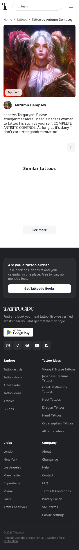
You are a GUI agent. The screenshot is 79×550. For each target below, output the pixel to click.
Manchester (12, 475)
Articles (9, 401)
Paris (7, 499)
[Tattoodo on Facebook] (46, 345)
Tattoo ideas (12, 393)
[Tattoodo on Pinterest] (27, 345)
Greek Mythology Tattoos (54, 389)
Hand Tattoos (51, 415)
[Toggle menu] (71, 6)
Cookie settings (53, 515)
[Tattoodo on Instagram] (8, 345)
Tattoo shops (13, 377)
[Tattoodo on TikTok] (17, 345)
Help (45, 467)
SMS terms (50, 507)
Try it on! (13, 92)
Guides (9, 409)
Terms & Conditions (56, 491)
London (9, 451)
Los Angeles (12, 467)
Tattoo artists (13, 369)
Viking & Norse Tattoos (58, 369)
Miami (8, 491)
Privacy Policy (52, 499)
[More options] (68, 33)
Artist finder (12, 385)
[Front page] (5, 6)
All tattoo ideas (53, 431)
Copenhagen (13, 483)
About (46, 451)
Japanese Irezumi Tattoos (55, 378)
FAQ (45, 483)
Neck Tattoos (51, 399)
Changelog (50, 459)
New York (10, 459)
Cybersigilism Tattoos (58, 423)
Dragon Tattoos (53, 407)
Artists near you (15, 507)
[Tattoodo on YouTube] (36, 345)
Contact (47, 475)
